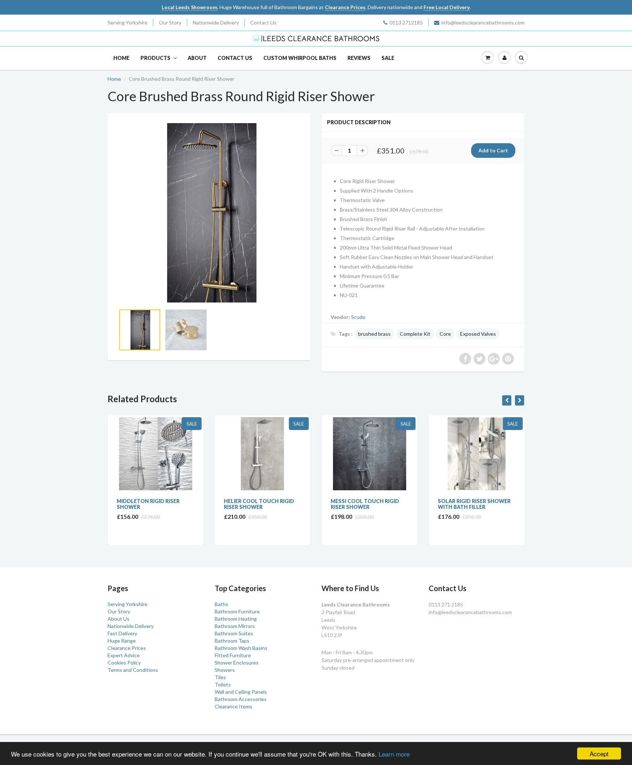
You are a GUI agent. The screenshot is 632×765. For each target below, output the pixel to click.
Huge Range (122, 641)
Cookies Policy (124, 662)
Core (445, 334)
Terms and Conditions (133, 670)
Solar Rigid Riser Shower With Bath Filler (415, 504)
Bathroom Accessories (241, 699)
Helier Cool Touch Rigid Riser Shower (200, 504)
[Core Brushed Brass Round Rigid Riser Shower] (209, 213)
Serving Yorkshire (127, 22)
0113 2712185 (406, 22)
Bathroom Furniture (237, 611)
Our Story (170, 22)
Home (121, 58)
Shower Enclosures (237, 662)
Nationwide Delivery (216, 22)
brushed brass (374, 334)
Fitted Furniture (233, 655)
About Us (118, 619)
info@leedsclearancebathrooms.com (482, 22)
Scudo (358, 317)
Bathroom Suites (234, 633)
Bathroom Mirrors (235, 626)
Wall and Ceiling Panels (241, 692)
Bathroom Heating (236, 619)
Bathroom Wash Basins (241, 648)
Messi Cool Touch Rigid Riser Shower (306, 504)
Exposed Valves (478, 334)
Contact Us (263, 22)
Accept (599, 753)
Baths (221, 604)
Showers (225, 670)
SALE (387, 58)
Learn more (394, 753)
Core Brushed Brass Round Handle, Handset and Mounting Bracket (521, 507)
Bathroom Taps (232, 641)
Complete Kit (415, 334)
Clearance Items (233, 706)
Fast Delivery (122, 633)
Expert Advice (124, 655)
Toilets (223, 684)
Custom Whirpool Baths (299, 58)
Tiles (220, 677)
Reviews (358, 58)
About (197, 58)
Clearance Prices (127, 648)
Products (155, 58)
